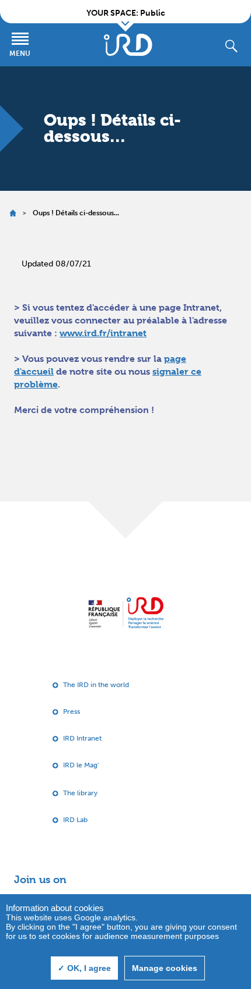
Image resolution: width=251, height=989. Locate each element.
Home (12, 213)
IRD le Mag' (81, 765)
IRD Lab (75, 819)
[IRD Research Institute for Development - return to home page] (126, 612)
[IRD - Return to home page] (128, 45)
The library (80, 792)
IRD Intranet (82, 738)
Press (71, 711)
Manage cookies (164, 968)
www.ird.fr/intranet (103, 333)
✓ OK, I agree (84, 968)
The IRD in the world (96, 684)
